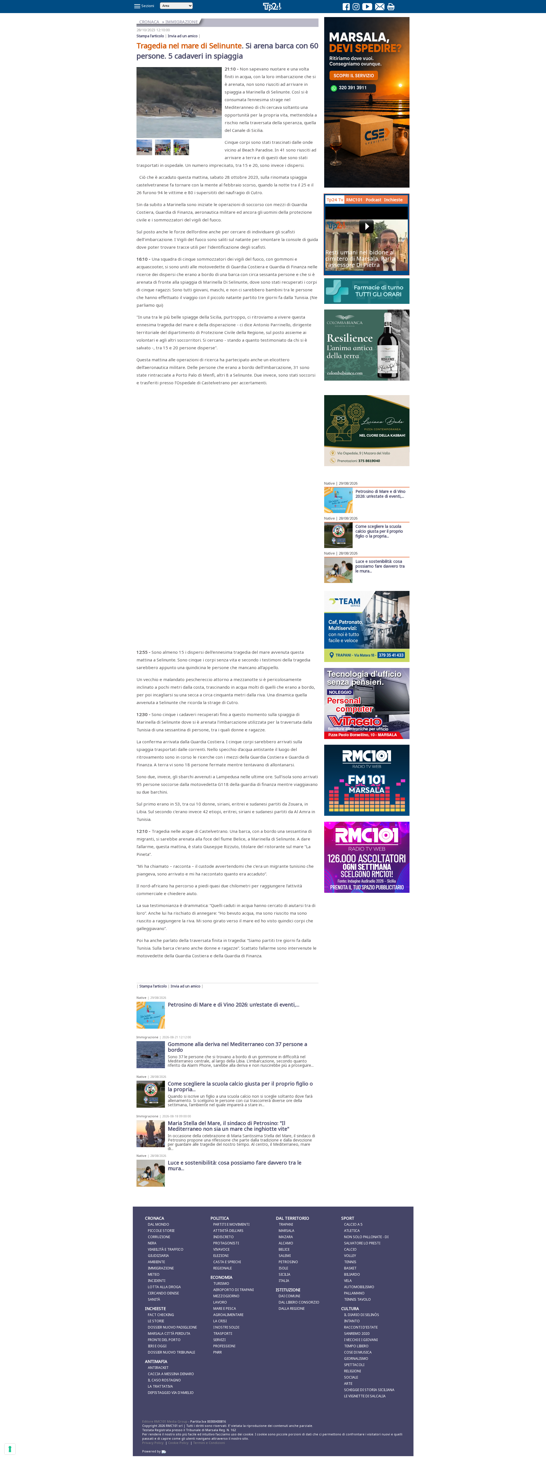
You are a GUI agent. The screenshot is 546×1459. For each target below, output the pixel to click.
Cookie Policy (178, 1443)
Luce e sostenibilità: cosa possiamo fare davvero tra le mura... (380, 566)
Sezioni (147, 5)
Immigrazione (147, 1037)
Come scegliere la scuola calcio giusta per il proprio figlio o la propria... (379, 531)
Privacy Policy (153, 1443)
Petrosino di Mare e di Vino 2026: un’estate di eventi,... (380, 494)
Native (141, 997)
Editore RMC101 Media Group (165, 1421)
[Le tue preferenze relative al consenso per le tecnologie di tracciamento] (10, 1449)
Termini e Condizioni (209, 1443)
